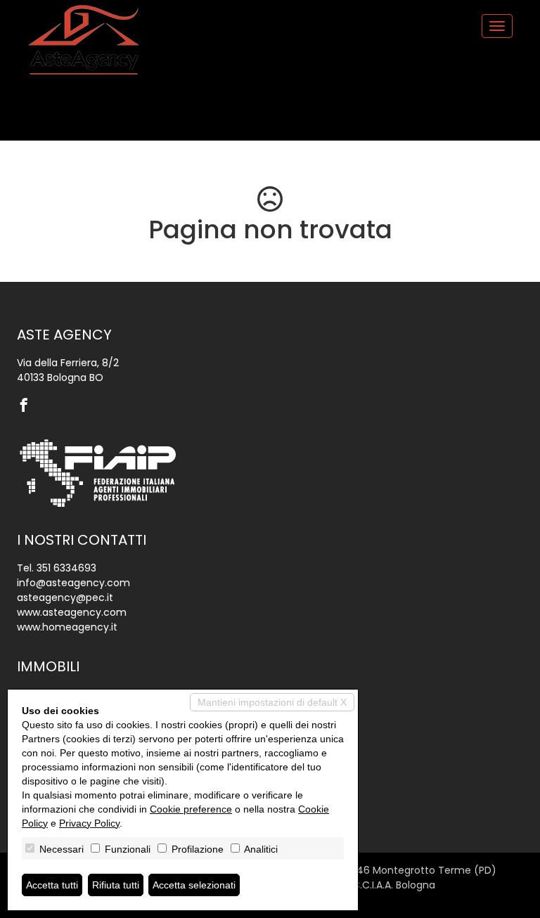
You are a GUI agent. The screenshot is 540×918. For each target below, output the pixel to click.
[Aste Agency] (83, 40)
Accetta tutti (52, 885)
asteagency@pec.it (65, 597)
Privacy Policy (89, 823)
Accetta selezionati (194, 885)
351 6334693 (66, 568)
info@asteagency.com (73, 583)
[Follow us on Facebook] (27, 406)
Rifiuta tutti (115, 885)
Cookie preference (191, 809)
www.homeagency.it (67, 627)
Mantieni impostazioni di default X (272, 702)
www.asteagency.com (72, 612)
